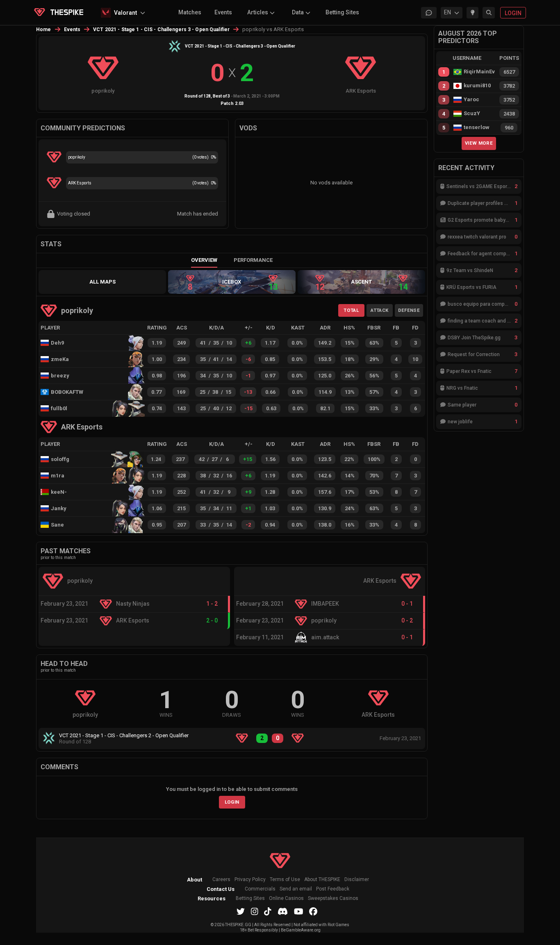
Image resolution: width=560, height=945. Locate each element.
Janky (58, 508)
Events (223, 12)
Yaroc (471, 99)
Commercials (260, 889)
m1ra (57, 475)
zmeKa (60, 359)
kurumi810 (477, 86)
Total (351, 310)
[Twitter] (241, 911)
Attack (379, 310)
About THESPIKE (322, 879)
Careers (221, 879)
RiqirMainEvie (479, 72)
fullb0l (59, 408)
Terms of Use (285, 879)
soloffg (60, 459)
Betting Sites (342, 12)
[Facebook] (313, 911)
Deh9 (57, 343)
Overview (204, 260)
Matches (189, 12)
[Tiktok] (267, 911)
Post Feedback (332, 889)
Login (232, 802)
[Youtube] (298, 911)
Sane (57, 525)
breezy (60, 376)
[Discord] (283, 911)
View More (479, 143)
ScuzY (472, 113)
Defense (409, 310)
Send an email (296, 889)
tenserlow (476, 127)
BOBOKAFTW (66, 392)
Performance (253, 260)
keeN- (59, 492)
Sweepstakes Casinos (333, 898)
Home (43, 29)
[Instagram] (254, 911)
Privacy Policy (250, 879)
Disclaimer (356, 879)
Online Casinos (286, 898)
